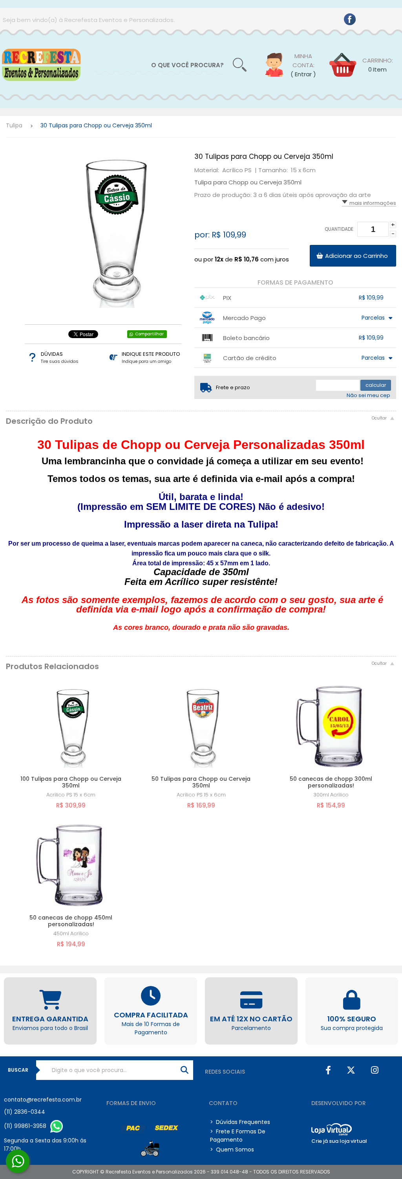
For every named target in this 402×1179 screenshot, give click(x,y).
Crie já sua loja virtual (339, 1141)
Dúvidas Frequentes (240, 1122)
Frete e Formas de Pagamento (237, 1135)
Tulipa (14, 125)
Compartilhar (149, 334)
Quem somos (232, 1149)
